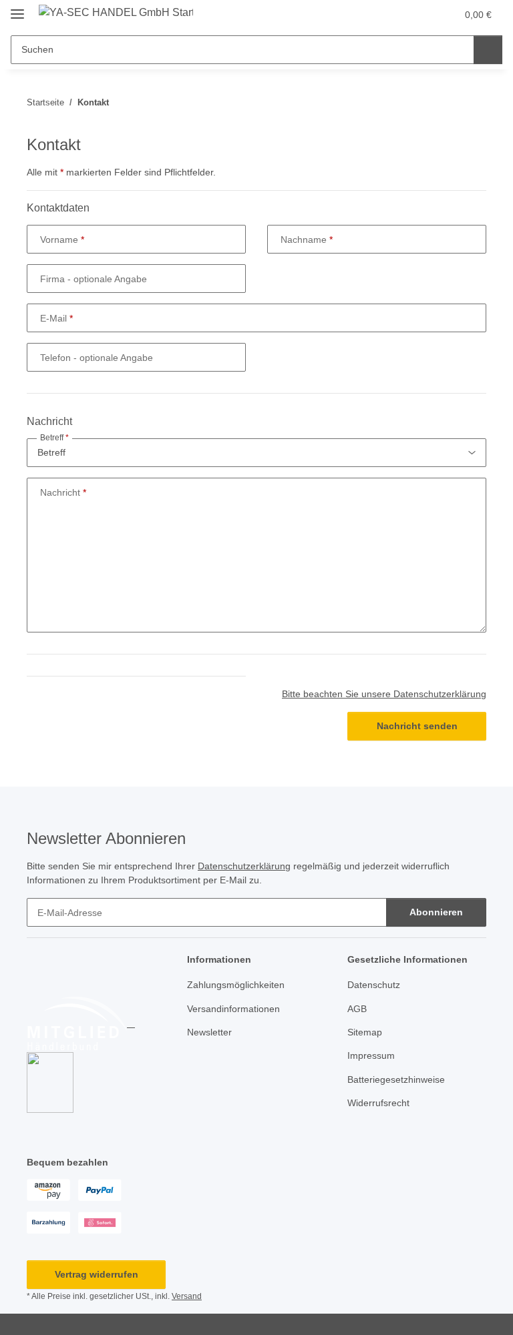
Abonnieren (436, 912)
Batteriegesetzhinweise (396, 1079)
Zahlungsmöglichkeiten (236, 984)
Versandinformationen (233, 1008)
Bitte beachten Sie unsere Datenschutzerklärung (384, 694)
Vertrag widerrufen (96, 1274)
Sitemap (364, 1032)
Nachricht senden (417, 726)
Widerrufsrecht (378, 1102)
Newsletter (209, 1032)
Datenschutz (373, 984)
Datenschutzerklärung (244, 866)
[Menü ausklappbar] (17, 8)
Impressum (371, 1055)
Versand (187, 1296)
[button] (393, 14)
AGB (357, 1008)
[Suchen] (488, 49)
